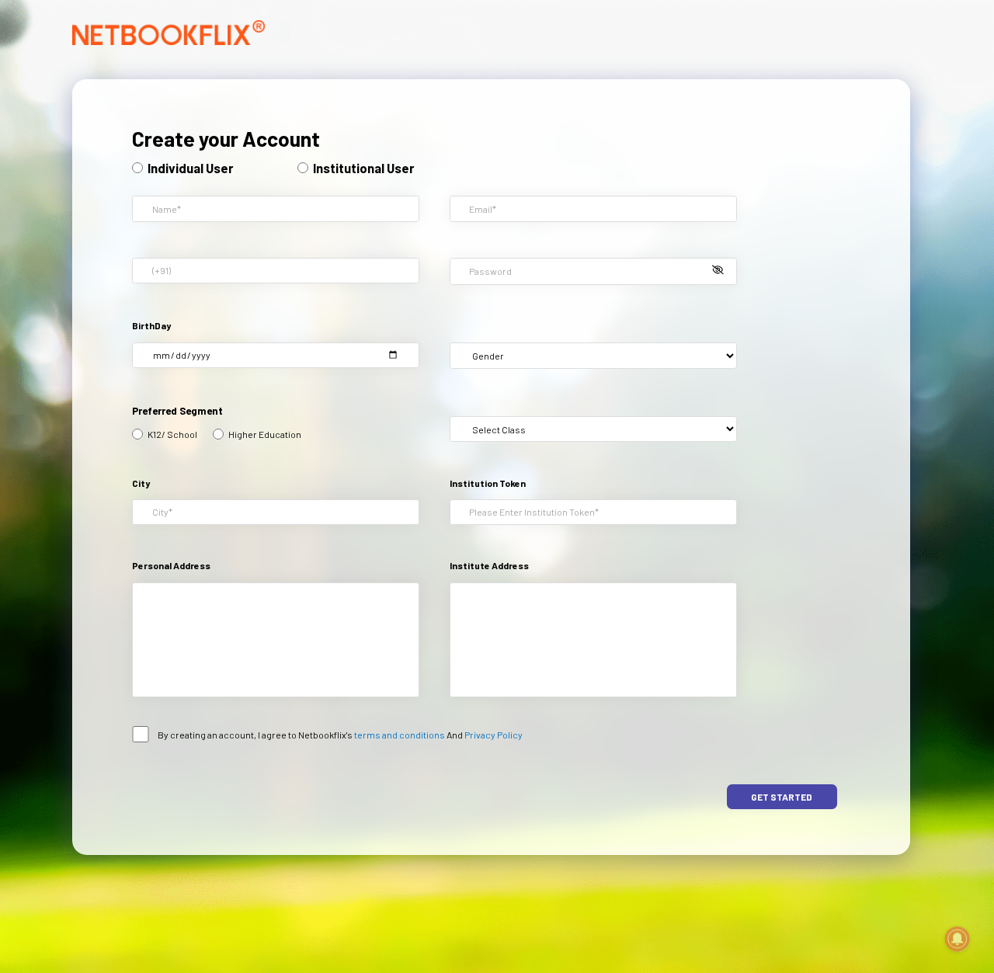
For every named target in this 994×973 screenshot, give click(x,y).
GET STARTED (781, 796)
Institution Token (488, 483)
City (141, 483)
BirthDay (151, 326)
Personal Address (171, 566)
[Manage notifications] (957, 938)
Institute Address (489, 566)
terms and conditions (400, 734)
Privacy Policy (493, 734)
